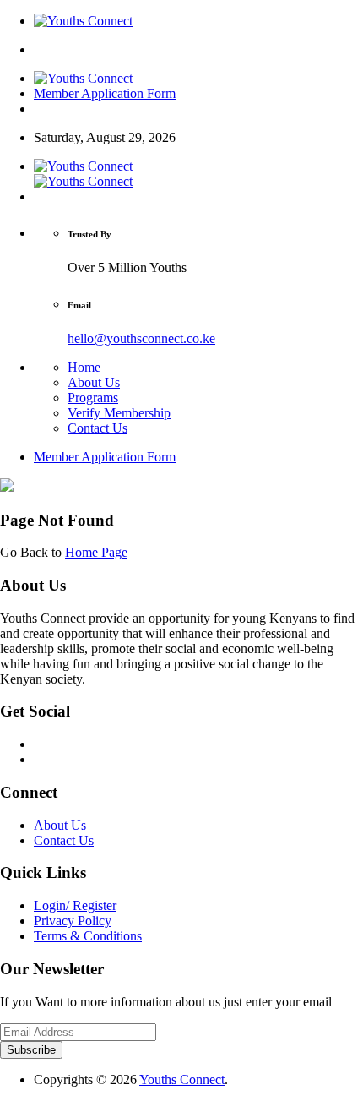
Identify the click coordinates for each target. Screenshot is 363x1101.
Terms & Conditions (88, 936)
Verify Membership (119, 413)
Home (84, 367)
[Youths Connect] (83, 21)
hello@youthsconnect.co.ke (141, 338)
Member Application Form (105, 93)
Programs (93, 397)
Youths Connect (182, 1079)
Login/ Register (75, 905)
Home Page (96, 552)
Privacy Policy (72, 920)
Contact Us (97, 428)
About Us (94, 382)
